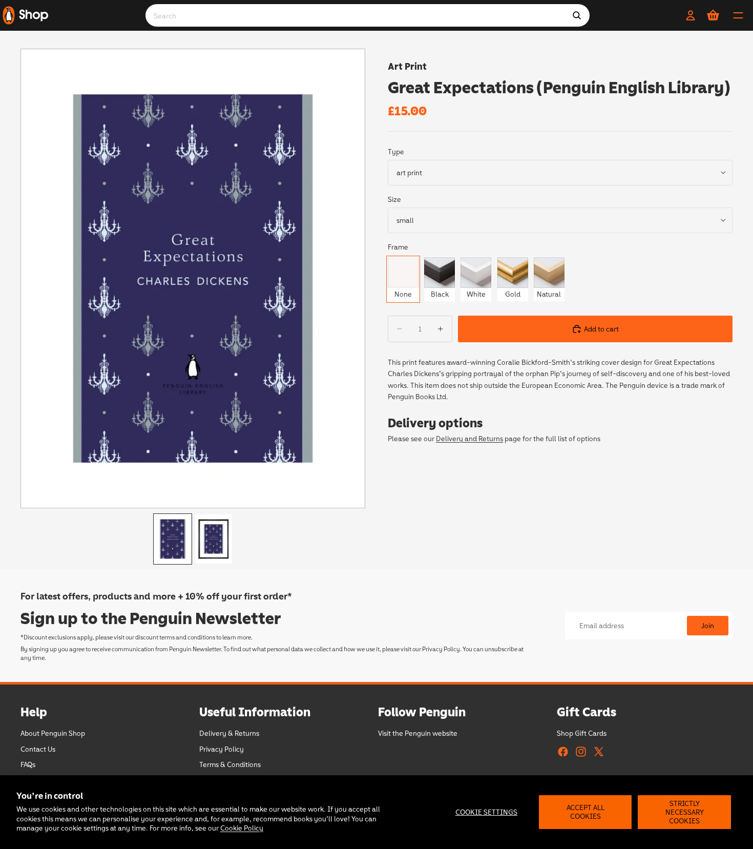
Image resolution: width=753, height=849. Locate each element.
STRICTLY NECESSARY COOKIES (684, 811)
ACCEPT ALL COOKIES (585, 811)
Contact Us (37, 749)
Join (707, 625)
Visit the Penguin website (417, 733)
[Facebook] (563, 752)
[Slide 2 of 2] (213, 539)
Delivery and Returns (469, 438)
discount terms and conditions (175, 637)
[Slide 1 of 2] (172, 539)
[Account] (690, 15)
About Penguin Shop (52, 733)
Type (396, 151)
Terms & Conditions (230, 765)
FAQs (27, 765)
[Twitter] (599, 752)
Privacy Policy (441, 649)
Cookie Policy (241, 828)
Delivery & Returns (229, 733)
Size (394, 199)
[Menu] (738, 15)
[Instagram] (581, 752)
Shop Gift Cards (581, 733)
